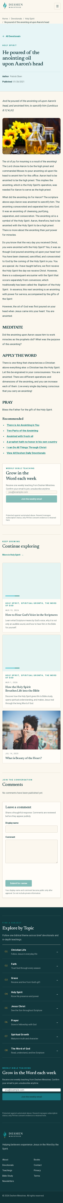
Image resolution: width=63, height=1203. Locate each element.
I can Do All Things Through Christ (26, 447)
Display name (11, 823)
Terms (37, 1175)
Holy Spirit (29, 18)
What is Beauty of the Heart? (23, 758)
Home (5, 18)
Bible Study (7, 1175)
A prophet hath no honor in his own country (32, 441)
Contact (38, 1165)
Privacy (37, 1170)
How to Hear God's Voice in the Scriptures (31, 615)
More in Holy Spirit (13, 555)
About (5, 1159)
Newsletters (8, 1181)
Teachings (7, 1170)
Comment (10, 837)
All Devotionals (13, 36)
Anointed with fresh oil (20, 436)
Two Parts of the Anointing (22, 430)
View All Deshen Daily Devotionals (26, 452)
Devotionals (16, 18)
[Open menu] (57, 6)
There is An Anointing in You (23, 425)
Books (37, 1159)
